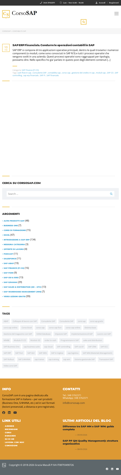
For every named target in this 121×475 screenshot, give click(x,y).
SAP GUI (31, 353)
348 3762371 (49, 3)
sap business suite (32, 346)
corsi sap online (10, 327)
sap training (54, 359)
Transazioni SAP (106, 359)
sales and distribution (92, 340)
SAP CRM (92, 346)
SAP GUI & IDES (11, 277)
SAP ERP (7, 353)
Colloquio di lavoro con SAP (25, 321)
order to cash (50, 340)
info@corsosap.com (74, 403)
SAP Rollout (9, 359)
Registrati (114, 3)
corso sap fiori (55, 327)
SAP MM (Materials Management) (97, 353)
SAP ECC (104, 346)
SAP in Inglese (57, 353)
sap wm (66, 359)
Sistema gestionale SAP (85, 359)
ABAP (6, 321)
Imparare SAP (61, 334)
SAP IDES (43, 353)
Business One (11, 225)
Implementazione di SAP (82, 334)
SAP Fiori (8, 273)
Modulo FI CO (20, 340)
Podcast (8, 254)
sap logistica (73, 353)
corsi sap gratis (96, 321)
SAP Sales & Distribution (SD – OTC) (22, 287)
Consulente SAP (48, 321)
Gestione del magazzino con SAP (18, 334)
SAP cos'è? (79, 346)
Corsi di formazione (15, 230)
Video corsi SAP (10, 365)
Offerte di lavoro (14, 249)
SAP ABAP (9, 263)
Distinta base (90, 327)
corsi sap (82, 321)
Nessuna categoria (14, 244)
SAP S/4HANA (10, 282)
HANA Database (43, 334)
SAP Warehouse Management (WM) (22, 292)
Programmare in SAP (70, 340)
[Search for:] (60, 194)
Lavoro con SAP (104, 334)
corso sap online (73, 327)
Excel (7, 235)
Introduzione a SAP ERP (17, 240)
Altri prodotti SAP (14, 221)
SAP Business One (11, 346)
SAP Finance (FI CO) (14, 268)
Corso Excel (27, 327)
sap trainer (39, 359)
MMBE (6, 340)
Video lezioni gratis (15, 296)
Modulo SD (35, 340)
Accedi (102, 3)
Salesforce (10, 259)
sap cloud (48, 346)
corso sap (40, 327)
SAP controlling (63, 346)
